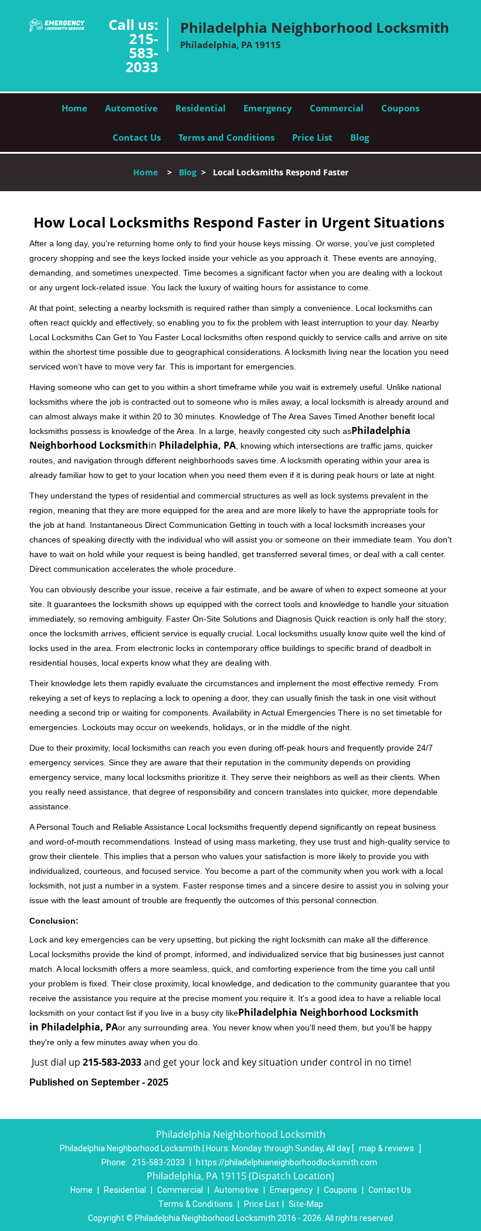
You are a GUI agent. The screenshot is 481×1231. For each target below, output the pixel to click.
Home (74, 108)
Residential (200, 108)
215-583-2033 (142, 52)
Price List (312, 137)
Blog (359, 137)
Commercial (337, 108)
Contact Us (137, 137)
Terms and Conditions (226, 137)
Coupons (400, 108)
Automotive (131, 108)
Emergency (267, 108)
